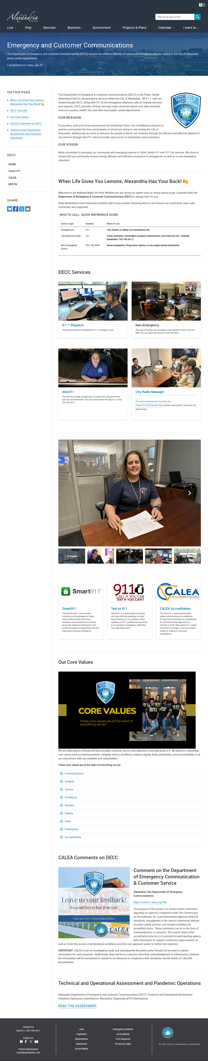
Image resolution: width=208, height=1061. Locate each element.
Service (69, 789)
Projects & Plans (134, 27)
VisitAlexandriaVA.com (28, 1052)
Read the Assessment (77, 1006)
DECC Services (18, 110)
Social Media (81, 1048)
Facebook (26, 1041)
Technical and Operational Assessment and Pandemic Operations (25, 134)
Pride (68, 821)
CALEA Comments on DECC (26, 123)
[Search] (197, 17)
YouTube (36, 1041)
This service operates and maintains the (153, 401)
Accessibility (123, 1034)
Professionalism (74, 773)
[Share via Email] (27, 209)
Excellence (71, 797)
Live (10, 27)
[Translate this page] (202, 4)
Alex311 (20, 1030)
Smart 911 (14, 171)
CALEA (12, 177)
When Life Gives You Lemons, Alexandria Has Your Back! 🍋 (27, 102)
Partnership (71, 829)
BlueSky (21, 1041)
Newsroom (81, 1043)
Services (49, 27)
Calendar (164, 27)
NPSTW (12, 184)
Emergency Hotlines (123, 1029)
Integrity (69, 781)
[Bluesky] (9, 209)
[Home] (23, 17)
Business (74, 27)
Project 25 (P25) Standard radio (149, 405)
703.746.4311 (33, 1030)
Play (28, 27)
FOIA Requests (123, 1038)
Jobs (81, 1029)
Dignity (69, 813)
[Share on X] (21, 209)
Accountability (73, 837)
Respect (69, 805)
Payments (81, 1034)
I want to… (190, 27)
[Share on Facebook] (15, 209)
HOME (12, 164)
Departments (81, 1038)
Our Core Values (19, 117)
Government (102, 27)
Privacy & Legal (123, 1043)
